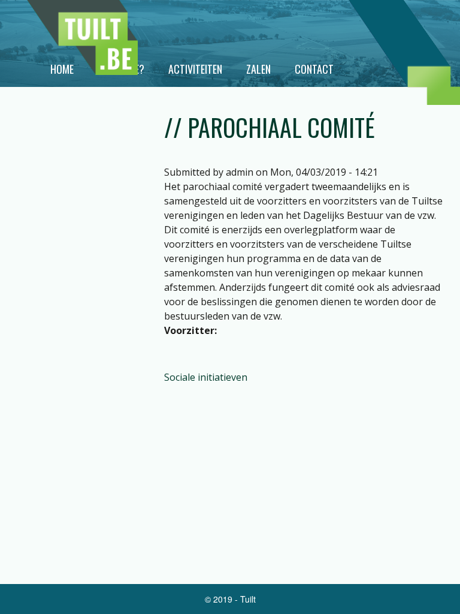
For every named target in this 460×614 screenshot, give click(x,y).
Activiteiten (195, 69)
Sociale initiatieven (205, 377)
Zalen (258, 69)
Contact (314, 69)
